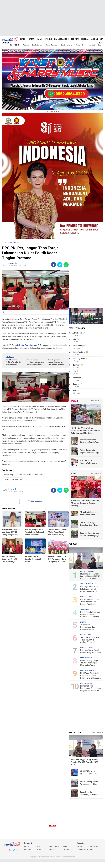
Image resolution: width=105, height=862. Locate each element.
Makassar (76, 378)
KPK (74, 371)
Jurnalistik (63, 39)
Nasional (94, 39)
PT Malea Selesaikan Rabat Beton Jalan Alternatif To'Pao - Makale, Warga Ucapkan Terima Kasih (90, 513)
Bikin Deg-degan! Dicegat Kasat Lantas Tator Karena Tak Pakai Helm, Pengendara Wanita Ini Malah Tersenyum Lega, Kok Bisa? (56, 362)
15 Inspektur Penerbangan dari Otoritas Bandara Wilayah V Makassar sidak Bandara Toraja (88, 627)
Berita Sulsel (80, 45)
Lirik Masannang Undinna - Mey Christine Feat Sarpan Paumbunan (90, 601)
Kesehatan (74, 39)
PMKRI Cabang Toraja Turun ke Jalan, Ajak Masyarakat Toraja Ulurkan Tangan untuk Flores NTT (89, 663)
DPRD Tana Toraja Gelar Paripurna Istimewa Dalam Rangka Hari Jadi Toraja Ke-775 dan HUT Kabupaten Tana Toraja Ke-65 (89, 675)
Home (4, 242)
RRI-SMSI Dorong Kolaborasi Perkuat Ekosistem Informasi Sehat (88, 772)
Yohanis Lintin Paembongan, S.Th (27, 345)
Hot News (76, 365)
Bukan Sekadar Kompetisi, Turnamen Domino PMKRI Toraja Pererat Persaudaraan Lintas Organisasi (89, 793)
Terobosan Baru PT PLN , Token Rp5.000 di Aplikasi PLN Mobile (90, 639)
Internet (92, 45)
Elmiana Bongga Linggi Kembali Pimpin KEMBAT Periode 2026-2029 (90, 576)
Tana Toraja (39, 475)
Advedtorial (77, 333)
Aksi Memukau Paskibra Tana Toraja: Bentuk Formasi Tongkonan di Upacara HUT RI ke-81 (14, 362)
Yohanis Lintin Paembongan (13, 479)
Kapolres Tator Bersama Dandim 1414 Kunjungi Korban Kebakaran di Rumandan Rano (90, 534)
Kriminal (84, 39)
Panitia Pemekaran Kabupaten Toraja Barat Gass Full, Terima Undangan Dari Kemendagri (90, 441)
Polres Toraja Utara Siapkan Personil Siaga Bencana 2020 (89, 451)
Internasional (50, 39)
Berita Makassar (51, 45)
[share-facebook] (53, 264)
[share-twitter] (59, 264)
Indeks (16, 45)
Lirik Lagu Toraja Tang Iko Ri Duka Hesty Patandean (90, 651)
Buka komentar (36, 501)
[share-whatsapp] (66, 264)
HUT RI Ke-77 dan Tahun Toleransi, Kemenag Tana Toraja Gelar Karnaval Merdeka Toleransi (85, 430)
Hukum (39, 39)
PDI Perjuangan (9, 475)
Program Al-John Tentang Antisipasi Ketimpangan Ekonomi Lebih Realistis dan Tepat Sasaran (89, 461)
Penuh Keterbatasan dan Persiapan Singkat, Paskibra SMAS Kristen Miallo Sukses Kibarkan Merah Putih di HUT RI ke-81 (90, 614)
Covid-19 (23, 39)
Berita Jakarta (37, 45)
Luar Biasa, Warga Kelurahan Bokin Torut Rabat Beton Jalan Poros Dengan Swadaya (90, 524)
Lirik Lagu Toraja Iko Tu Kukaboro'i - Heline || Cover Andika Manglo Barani (89, 589)
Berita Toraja (78, 346)
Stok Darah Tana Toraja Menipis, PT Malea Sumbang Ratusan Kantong (85, 503)
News (102, 39)
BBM (74, 339)
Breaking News (78, 358)
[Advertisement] (52, 18)
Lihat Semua (94, 401)
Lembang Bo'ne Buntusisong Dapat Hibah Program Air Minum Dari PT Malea (90, 688)
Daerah (32, 39)
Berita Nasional (66, 45)
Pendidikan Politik (25, 475)
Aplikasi (26, 45)
